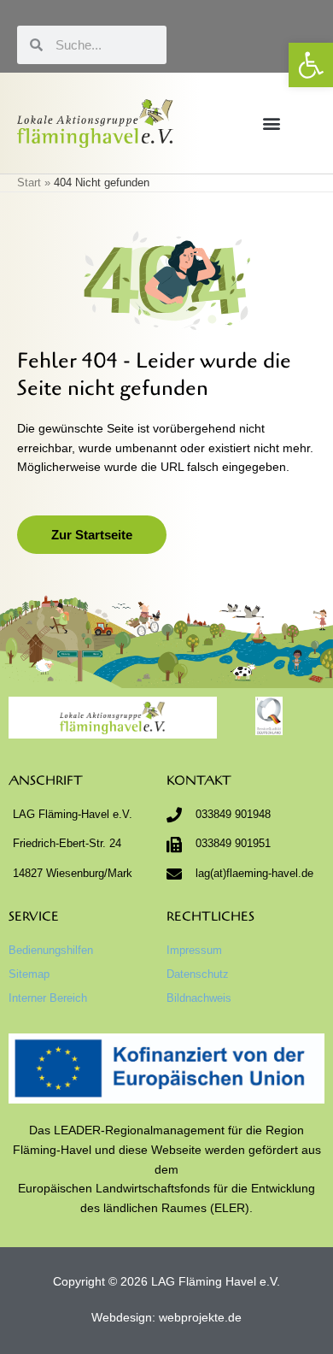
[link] (311, 65)
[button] (271, 123)
